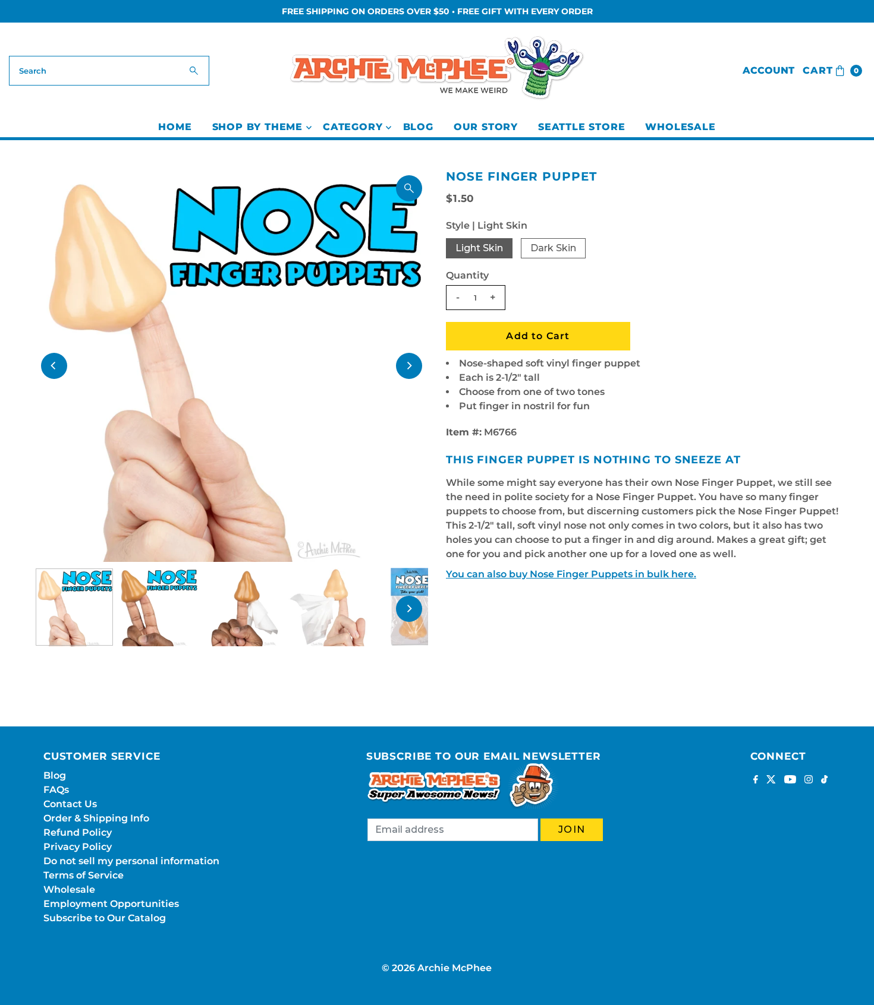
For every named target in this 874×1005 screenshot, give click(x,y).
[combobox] (109, 71)
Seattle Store (581, 126)
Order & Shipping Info (96, 818)
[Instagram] (808, 780)
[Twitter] (771, 780)
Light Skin (479, 248)
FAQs (56, 789)
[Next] (409, 366)
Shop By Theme (257, 126)
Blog (418, 126)
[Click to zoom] (409, 188)
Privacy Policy (77, 846)
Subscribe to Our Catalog (104, 918)
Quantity (467, 275)
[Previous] (54, 366)
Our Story (486, 126)
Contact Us (70, 804)
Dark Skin (553, 248)
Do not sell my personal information (131, 861)
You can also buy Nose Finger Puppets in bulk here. (571, 574)
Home (174, 126)
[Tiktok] (824, 780)
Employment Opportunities (111, 903)
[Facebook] (755, 780)
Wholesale (680, 126)
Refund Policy (77, 832)
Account (768, 70)
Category (352, 126)
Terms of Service (83, 875)
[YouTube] (790, 780)
